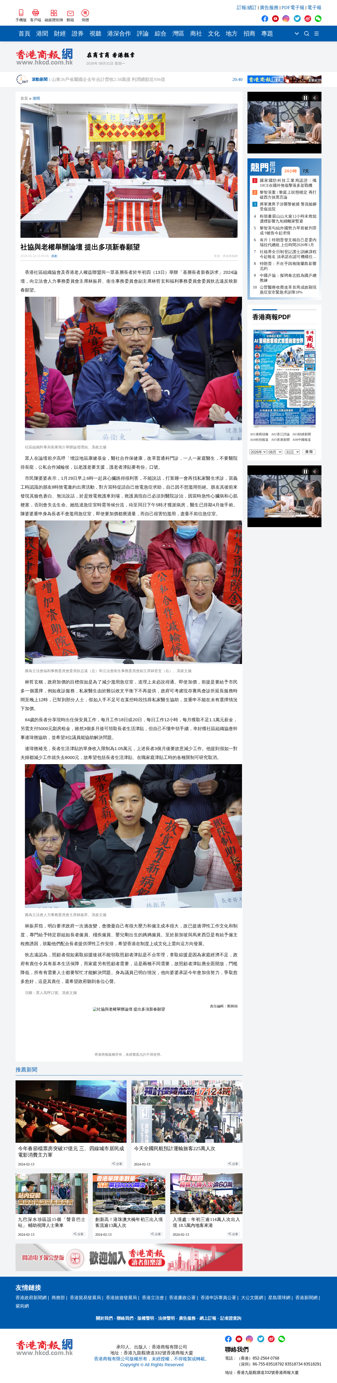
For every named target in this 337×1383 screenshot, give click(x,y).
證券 (78, 33)
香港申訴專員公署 (218, 1297)
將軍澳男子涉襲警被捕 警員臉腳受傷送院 (288, 206)
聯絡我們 (125, 1318)
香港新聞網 (306, 1297)
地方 (232, 33)
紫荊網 (22, 1306)
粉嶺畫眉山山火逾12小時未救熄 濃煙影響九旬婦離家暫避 (288, 218)
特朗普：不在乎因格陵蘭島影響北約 (288, 266)
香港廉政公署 (182, 1297)
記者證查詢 (230, 1318)
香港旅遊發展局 (121, 1297)
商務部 (58, 1297)
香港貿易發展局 (85, 1297)
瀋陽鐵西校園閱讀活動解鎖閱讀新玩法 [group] (147, 79)
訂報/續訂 (247, 7)
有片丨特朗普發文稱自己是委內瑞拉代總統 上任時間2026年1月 (288, 242)
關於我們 (104, 1318)
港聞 (42, 33)
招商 (249, 33)
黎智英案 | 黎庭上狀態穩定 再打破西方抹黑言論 (288, 194)
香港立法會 (153, 1297)
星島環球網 (279, 1297)
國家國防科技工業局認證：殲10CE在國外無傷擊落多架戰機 (288, 182)
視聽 (95, 33)
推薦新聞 (26, 1070)
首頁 (24, 33)
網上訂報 (208, 1318)
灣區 (178, 33)
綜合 (161, 33)
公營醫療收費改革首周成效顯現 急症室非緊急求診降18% (288, 289)
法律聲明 (166, 1318)
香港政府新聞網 (31, 1297)
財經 (60, 33)
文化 (214, 33)
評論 (143, 33)
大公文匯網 (252, 1297)
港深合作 (119, 33)
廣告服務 (269, 7)
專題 (267, 33)
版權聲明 (145, 1318)
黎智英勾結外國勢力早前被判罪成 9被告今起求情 (288, 230)
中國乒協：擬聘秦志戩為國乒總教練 (288, 277)
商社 (196, 33)
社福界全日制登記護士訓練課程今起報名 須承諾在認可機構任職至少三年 (288, 254)
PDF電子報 (292, 7)
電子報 (314, 7)
